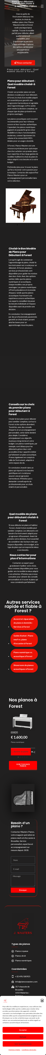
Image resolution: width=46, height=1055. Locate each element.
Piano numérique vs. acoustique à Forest (23, 654)
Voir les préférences (23, 1044)
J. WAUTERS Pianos (26, 6)
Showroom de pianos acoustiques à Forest (24, 667)
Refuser (23, 1037)
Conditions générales (29, 1050)
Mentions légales (14, 1050)
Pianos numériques (17, 742)
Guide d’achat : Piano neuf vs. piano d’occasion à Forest (23, 639)
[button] (42, 1000)
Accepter (23, 1030)
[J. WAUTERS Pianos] (23, 924)
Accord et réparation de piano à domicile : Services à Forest (24, 623)
